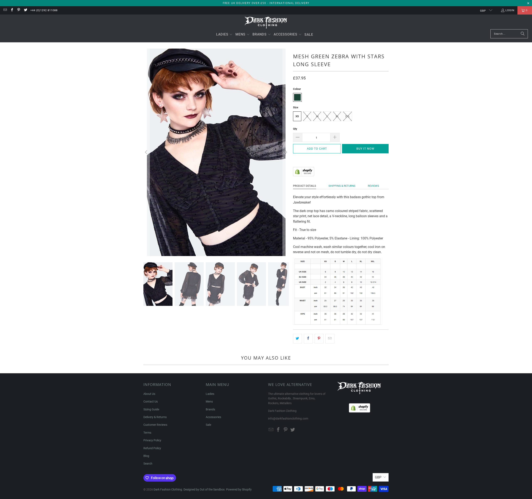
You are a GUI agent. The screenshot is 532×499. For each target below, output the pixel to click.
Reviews (373, 185)
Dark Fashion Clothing (168, 489)
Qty (295, 128)
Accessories (213, 417)
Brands (210, 409)
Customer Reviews (155, 424)
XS (297, 116)
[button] (224, 34)
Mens (209, 401)
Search (147, 463)
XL (337, 116)
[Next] (285, 152)
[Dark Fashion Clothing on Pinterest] (18, 10)
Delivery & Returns (155, 417)
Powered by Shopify (239, 489)
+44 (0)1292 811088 (44, 10)
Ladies (210, 393)
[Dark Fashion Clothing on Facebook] (12, 10)
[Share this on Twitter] (297, 338)
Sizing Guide (151, 409)
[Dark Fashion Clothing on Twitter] (25, 10)
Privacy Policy (152, 440)
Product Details (304, 185)
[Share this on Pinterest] (319, 338)
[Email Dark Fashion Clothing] (5, 10)
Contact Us (150, 401)
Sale (208, 424)
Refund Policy (152, 448)
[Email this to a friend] (329, 338)
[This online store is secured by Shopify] (303, 175)
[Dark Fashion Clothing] (266, 23)
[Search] (522, 33)
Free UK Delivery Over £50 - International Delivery (266, 3)
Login (509, 10)
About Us (149, 393)
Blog (146, 456)
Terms (147, 432)
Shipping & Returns (342, 185)
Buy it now (365, 148)
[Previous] (146, 152)
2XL (347, 116)
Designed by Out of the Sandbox (204, 489)
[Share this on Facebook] (308, 338)
